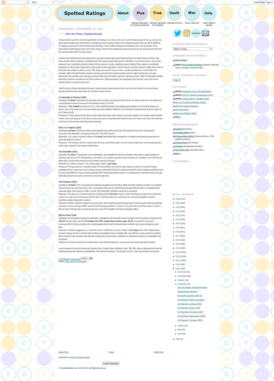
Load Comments (110, 363)
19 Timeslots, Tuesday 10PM (189, 320)
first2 (67, 261)
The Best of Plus (182, 110)
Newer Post (63, 352)
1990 (178, 339)
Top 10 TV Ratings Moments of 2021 (190, 102)
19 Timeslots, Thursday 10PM (190, 312)
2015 (178, 244)
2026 (178, 199)
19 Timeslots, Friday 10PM (188, 308)
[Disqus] (111, 309)
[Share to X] (88, 258)
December (182, 272)
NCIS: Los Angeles (78, 261)
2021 (178, 219)
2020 (178, 223)
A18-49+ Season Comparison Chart (197, 95)
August (181, 326)
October (181, 280)
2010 (178, 264)
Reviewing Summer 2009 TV (189, 296)
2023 (178, 211)
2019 (178, 228)
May (180, 330)
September (183, 284)
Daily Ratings (181, 60)
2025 (178, 203)
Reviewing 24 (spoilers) (187, 291)
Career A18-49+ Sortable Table (195, 99)
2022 (178, 215)
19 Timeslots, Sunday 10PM (189, 304)
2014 (178, 248)
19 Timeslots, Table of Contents (190, 300)
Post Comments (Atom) (80, 357)
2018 (178, 232)
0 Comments (74, 259)
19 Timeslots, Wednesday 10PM (191, 316)
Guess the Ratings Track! (185, 113)
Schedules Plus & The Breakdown (196, 91)
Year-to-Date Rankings (192, 65)
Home (111, 352)
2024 (178, 207)
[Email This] (82, 258)
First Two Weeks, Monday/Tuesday (84, 34)
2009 (178, 268)
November (182, 276)
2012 (178, 256)
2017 (178, 236)
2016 (178, 240)
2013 (178, 252)
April (180, 334)
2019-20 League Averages (186, 106)
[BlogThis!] (85, 258)
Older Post (158, 352)
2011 (178, 260)
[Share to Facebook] (91, 258)
